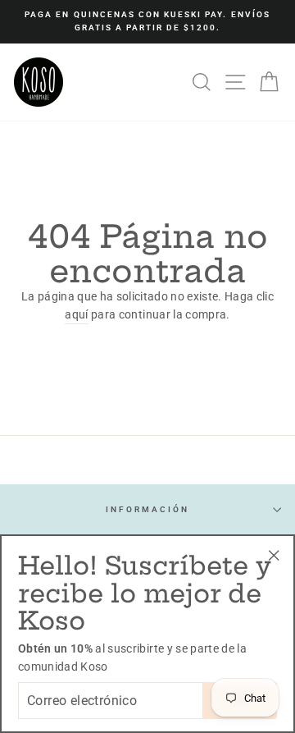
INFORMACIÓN (148, 509)
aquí (76, 314)
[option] (147, 21)
